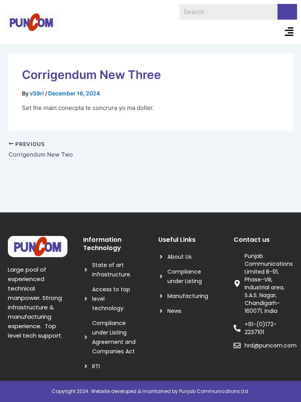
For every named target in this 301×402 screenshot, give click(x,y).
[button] (289, 32)
